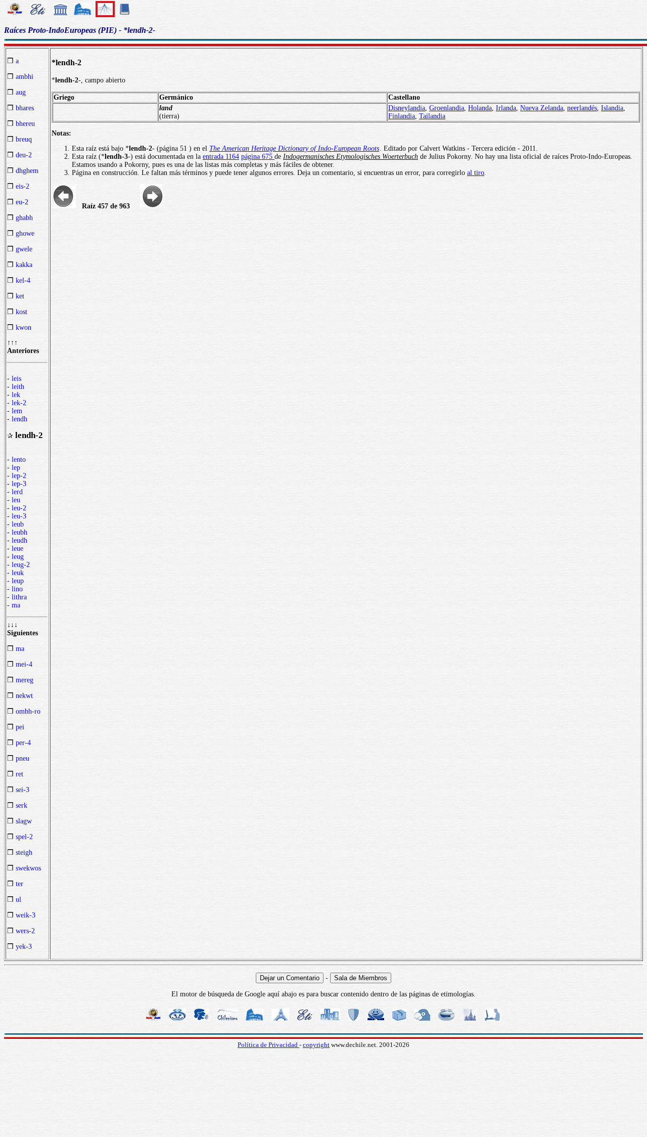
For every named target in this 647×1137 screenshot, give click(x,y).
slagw (24, 821)
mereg (24, 680)
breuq (24, 139)
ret (19, 774)
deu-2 (24, 155)
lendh (19, 419)
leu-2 (19, 508)
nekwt (24, 695)
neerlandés (582, 108)
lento (19, 459)
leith (18, 386)
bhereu (25, 123)
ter (19, 884)
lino (17, 589)
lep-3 (19, 484)
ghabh (24, 218)
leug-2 (21, 564)
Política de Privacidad (268, 1044)
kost (21, 312)
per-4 (23, 743)
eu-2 (22, 202)
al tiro (475, 173)
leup (18, 581)
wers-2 (25, 931)
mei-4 (24, 664)
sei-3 (22, 790)
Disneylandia (406, 108)
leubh (19, 532)
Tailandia (432, 116)
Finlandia (401, 116)
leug (18, 556)
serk (21, 805)
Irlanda (506, 108)
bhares (25, 108)
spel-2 (24, 837)
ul (18, 899)
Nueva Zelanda (541, 108)
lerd (17, 492)
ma (16, 605)
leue (17, 548)
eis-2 (22, 186)
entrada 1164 (221, 156)
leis (16, 378)
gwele (24, 249)
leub (18, 524)
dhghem (27, 170)
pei (20, 727)
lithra (19, 597)
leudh (19, 540)
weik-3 (25, 915)
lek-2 (19, 403)
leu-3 (19, 516)
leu (16, 500)
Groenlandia (446, 108)
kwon (23, 327)
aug (21, 92)
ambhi (24, 76)
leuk (18, 573)
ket (20, 296)
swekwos (28, 868)
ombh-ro (28, 711)
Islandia (612, 108)
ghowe (25, 233)
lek (16, 395)
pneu (22, 758)
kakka (24, 265)
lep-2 (19, 475)
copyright (316, 1044)
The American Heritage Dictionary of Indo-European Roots (294, 148)
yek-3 (24, 946)
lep (16, 467)
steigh (24, 852)
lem (17, 411)
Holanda (480, 108)
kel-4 (23, 280)
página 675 (257, 156)
